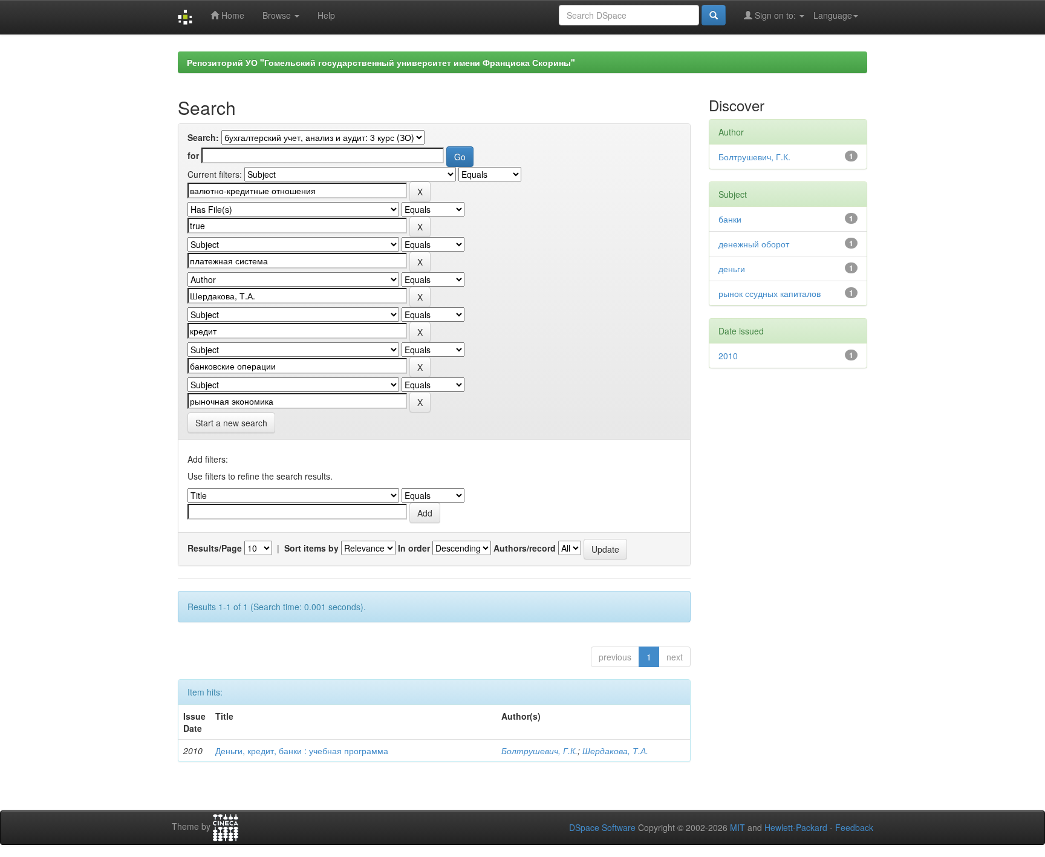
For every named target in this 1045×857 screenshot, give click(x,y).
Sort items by (311, 548)
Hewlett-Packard (795, 827)
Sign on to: (775, 15)
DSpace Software (602, 827)
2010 (728, 356)
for (193, 155)
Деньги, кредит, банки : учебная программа (301, 751)
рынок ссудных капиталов (769, 293)
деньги (731, 268)
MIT (737, 827)
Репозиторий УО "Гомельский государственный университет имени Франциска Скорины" (381, 62)
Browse (277, 15)
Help (326, 15)
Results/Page (214, 548)
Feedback (854, 827)
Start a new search (231, 423)
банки (729, 219)
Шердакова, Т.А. (615, 751)
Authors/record (524, 548)
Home (231, 15)
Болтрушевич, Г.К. (539, 751)
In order (414, 548)
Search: (203, 137)
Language (832, 15)
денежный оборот (753, 244)
